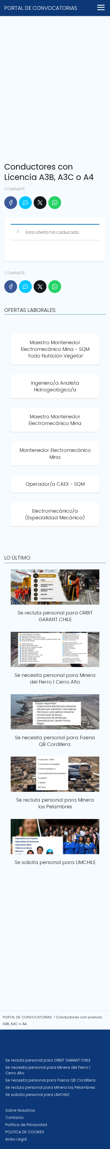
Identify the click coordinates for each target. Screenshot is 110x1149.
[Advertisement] (55, 87)
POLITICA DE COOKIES (24, 1132)
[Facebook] (10, 202)
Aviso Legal (16, 1139)
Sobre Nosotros (20, 1110)
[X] (40, 202)
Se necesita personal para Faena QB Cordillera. (50, 1080)
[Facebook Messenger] (25, 202)
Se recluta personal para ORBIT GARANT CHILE (48, 1060)
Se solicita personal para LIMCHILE (37, 1094)
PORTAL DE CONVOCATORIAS (40, 8)
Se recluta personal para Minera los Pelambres (50, 1087)
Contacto (14, 1117)
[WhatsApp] (54, 202)
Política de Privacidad (26, 1124)
